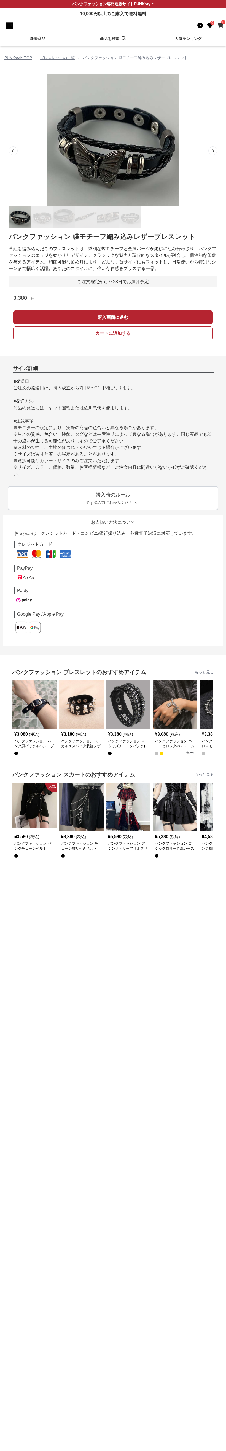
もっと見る (204, 672)
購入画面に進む (113, 317)
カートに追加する (113, 333)
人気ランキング (188, 38)
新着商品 (37, 38)
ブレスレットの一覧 (57, 58)
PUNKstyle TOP (18, 58)
